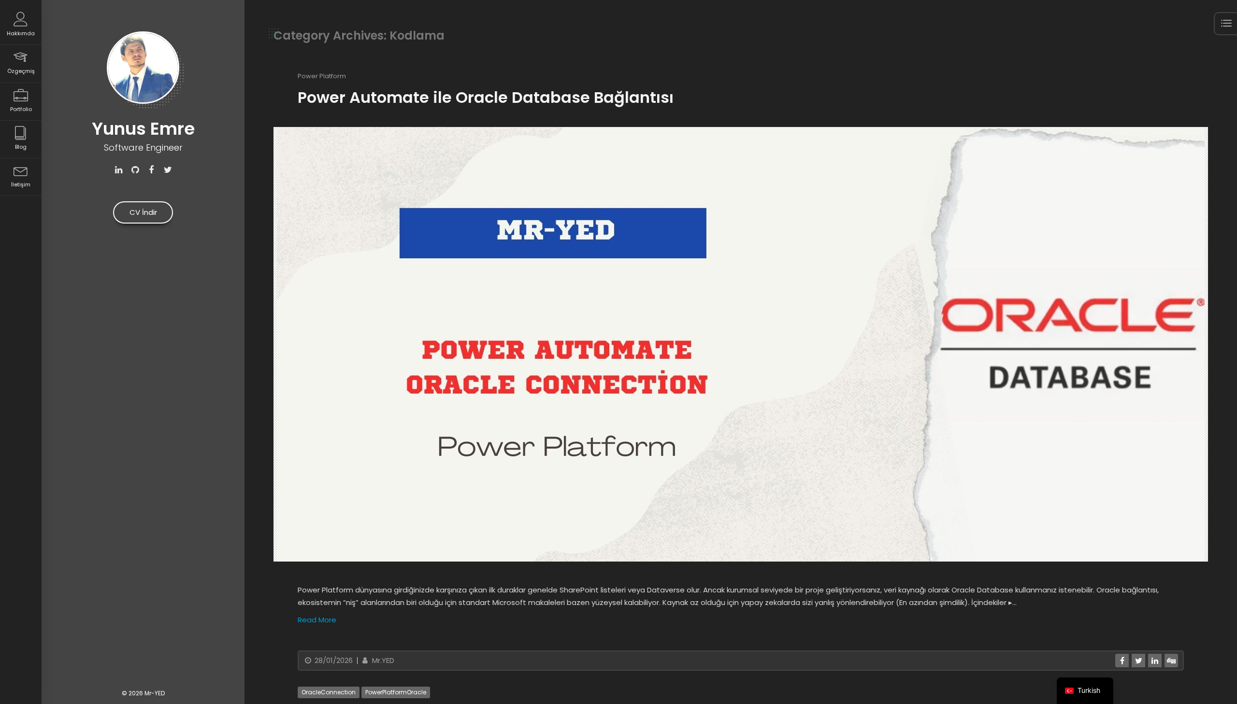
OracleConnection (329, 692)
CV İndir (143, 212)
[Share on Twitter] (1138, 660)
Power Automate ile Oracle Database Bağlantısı (486, 97)
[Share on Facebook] (1122, 660)
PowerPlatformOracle (395, 692)
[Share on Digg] (1171, 660)
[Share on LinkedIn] (1155, 660)
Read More (317, 620)
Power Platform (322, 76)
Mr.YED (382, 660)
